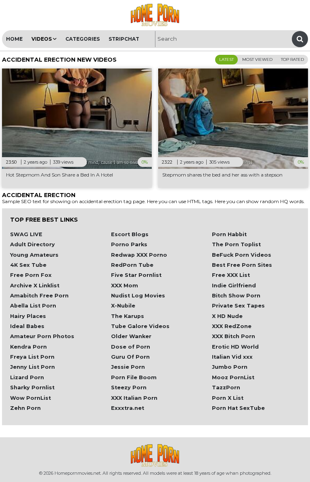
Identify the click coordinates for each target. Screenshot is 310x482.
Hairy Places (28, 316)
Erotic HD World (235, 347)
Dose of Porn (130, 347)
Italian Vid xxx (232, 357)
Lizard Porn (27, 377)
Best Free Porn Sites (242, 265)
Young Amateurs (34, 255)
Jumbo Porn (229, 367)
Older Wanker (131, 336)
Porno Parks (129, 244)
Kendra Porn (28, 347)
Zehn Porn (25, 408)
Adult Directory (32, 244)
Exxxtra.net (127, 408)
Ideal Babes (27, 326)
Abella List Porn (33, 306)
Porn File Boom (134, 377)
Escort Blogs (130, 234)
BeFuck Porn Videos (241, 255)
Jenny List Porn (32, 367)
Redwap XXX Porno (139, 255)
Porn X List (227, 398)
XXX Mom (124, 286)
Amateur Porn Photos (42, 336)
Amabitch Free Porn (39, 296)
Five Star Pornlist (136, 275)
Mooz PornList (233, 377)
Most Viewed (257, 59)
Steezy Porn (129, 387)
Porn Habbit (229, 234)
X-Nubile (123, 306)
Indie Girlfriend (234, 286)
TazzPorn (226, 387)
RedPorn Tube (132, 265)
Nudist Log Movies (138, 296)
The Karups (127, 316)
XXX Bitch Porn (233, 336)
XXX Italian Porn (134, 398)
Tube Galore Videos (140, 326)
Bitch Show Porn (236, 296)
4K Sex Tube (28, 265)
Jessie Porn (128, 367)
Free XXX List (231, 275)
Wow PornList (30, 398)
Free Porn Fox (31, 275)
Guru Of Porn (130, 357)
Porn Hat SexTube (238, 408)
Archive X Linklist (34, 286)
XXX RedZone (231, 326)
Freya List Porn (32, 357)
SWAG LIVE (26, 234)
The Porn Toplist (236, 244)
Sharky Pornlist (32, 387)
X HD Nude (227, 316)
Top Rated (292, 59)
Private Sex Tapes (238, 306)
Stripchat (124, 39)
